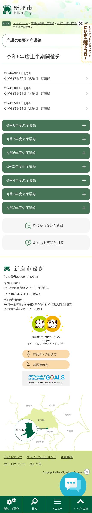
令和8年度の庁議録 (21, 125)
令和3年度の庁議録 (21, 194)
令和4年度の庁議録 (21, 180)
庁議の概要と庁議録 (42, 23)
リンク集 (36, 464)
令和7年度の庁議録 (21, 139)
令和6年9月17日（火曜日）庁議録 (27, 78)
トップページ (20, 23)
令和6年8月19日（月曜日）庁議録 (27, 93)
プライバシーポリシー (41, 457)
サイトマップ (13, 457)
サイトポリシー (14, 464)
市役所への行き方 (45, 354)
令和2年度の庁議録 (21, 208)
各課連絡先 (40, 365)
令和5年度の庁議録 (21, 166)
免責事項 (67, 457)
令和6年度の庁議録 (68, 23)
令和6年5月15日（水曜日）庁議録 (27, 108)
